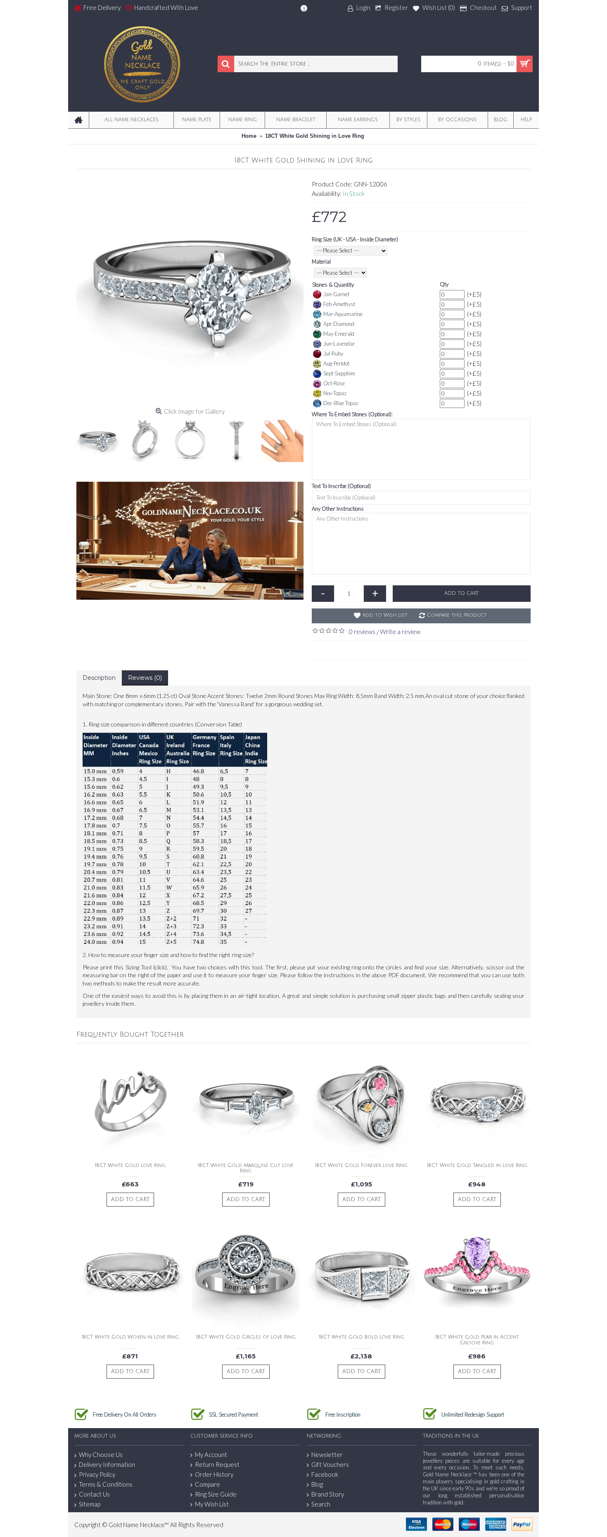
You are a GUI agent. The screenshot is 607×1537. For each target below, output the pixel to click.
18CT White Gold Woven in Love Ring (130, 1337)
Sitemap (89, 1504)
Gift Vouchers (330, 1464)
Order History (214, 1474)
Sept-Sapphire (339, 373)
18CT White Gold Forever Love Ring (361, 1165)
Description (99, 677)
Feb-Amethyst (339, 304)
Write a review (400, 631)
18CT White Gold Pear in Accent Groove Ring (477, 1339)
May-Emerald (338, 333)
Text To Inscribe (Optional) (341, 486)
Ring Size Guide (216, 1494)
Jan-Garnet (336, 294)
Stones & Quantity (333, 284)
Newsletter (327, 1454)
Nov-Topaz (334, 393)
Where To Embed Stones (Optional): (352, 414)
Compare (207, 1484)
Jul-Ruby (333, 353)
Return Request (217, 1464)
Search (320, 1504)
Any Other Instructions (338, 508)
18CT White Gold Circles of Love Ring (246, 1337)
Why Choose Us (101, 1454)
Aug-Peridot (336, 363)
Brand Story (327, 1494)
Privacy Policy (97, 1474)
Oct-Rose (334, 383)
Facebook (324, 1474)
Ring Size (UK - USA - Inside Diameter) (355, 239)
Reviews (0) (145, 677)
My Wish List (212, 1504)
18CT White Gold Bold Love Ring (361, 1337)
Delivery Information (107, 1464)
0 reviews (362, 631)
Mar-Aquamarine (343, 314)
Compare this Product (457, 615)
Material (321, 261)
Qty (444, 284)
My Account (211, 1454)
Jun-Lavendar (339, 343)
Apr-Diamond (338, 324)
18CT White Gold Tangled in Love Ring (477, 1165)
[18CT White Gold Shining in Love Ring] (190, 290)
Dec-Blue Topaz (340, 403)
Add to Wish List (385, 615)
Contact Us (94, 1494)
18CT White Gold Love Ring (130, 1165)
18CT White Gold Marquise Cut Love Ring (246, 1168)
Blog (317, 1484)
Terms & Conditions (106, 1484)
